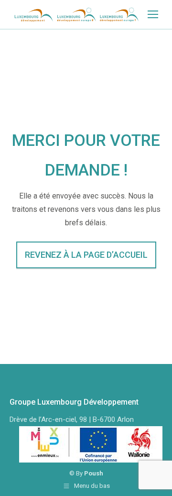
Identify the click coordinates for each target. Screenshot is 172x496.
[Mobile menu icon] (152, 14)
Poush (93, 473)
